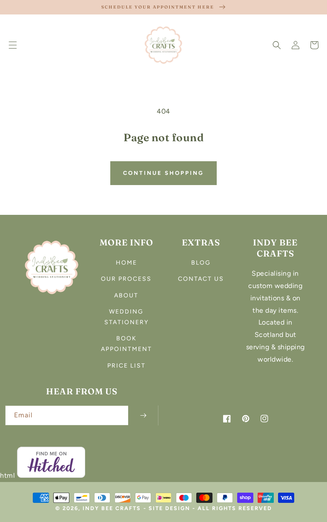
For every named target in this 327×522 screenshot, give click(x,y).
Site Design (169, 508)
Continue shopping (163, 173)
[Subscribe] (143, 415)
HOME (126, 262)
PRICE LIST (126, 365)
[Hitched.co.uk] (51, 475)
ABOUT (126, 295)
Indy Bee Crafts (112, 508)
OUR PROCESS (126, 278)
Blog (201, 262)
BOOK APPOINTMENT (126, 344)
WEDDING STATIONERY (126, 317)
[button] (12, 45)
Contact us (201, 278)
